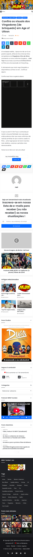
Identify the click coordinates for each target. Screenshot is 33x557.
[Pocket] (24, 43)
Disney (26, 485)
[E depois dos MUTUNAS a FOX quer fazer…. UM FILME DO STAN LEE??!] (24, 304)
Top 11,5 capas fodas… (8, 310)
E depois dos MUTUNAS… (21, 310)
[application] (16, 410)
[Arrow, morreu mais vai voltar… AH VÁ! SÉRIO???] (27, 531)
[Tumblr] (12, 43)
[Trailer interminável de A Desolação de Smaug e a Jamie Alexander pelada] (24, 288)
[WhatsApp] (28, 43)
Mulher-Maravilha (12, 497)
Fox (20, 488)
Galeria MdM (26, 548)
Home (8, 546)
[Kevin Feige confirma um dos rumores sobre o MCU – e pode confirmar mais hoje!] (8, 288)
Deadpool (4, 485)
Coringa (23, 482)
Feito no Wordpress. (22, 543)
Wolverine (18, 503)
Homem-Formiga (6, 494)
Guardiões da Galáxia (7, 491)
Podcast (13, 546)
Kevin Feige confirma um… (8, 294)
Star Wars (17, 500)
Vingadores (10, 503)
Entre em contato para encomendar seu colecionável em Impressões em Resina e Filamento (16, 326)
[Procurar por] (32, 11)
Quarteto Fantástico (7, 500)
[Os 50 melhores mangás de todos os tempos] (16, 524)
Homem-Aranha (19, 491)
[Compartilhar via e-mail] (7, 47)
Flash (15, 488)
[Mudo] (26, 417)
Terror (3, 503)
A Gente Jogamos (21, 546)
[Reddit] (20, 43)
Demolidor (12, 485)
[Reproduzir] (4, 417)
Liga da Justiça (24, 494)
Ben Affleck (5, 482)
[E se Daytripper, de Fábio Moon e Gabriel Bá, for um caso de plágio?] (27, 524)
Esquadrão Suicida (6, 488)
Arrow (3, 479)
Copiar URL (16, 159)
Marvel (25, 17)
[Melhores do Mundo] (16, 5)
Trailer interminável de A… (23, 294)
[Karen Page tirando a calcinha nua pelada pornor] (16, 531)
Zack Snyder (5, 506)
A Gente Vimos (17, 548)
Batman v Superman (19, 479)
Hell (5, 35)
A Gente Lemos (7, 548)
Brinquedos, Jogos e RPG (9, 17)
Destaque (19, 485)
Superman (24, 500)
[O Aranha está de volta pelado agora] (6, 531)
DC (28, 482)
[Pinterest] (16, 43)
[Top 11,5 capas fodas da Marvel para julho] (8, 304)
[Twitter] (7, 43)
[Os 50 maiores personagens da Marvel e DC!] (6, 517)
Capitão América (14, 482)
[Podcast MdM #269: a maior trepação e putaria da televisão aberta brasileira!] (27, 518)
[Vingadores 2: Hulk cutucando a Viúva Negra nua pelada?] (6, 524)
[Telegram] (3, 47)
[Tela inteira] (29, 417)
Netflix (21, 497)
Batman (9, 479)
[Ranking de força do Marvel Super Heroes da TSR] (16, 517)
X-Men (24, 503)
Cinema (19, 17)
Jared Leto (15, 494)
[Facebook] (3, 43)
